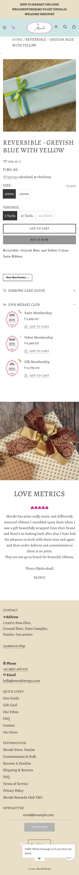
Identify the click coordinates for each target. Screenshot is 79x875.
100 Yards (45, 215)
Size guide (71, 185)
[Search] (65, 26)
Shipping (10, 176)
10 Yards (27, 215)
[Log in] (56, 27)
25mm (24, 193)
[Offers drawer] (13, 27)
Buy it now (39, 240)
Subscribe (39, 827)
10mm (9, 193)
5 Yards (10, 215)
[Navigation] (4, 27)
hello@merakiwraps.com (21, 680)
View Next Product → (17, 277)
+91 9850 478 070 (16, 669)
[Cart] (73, 26)
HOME (17, 39)
